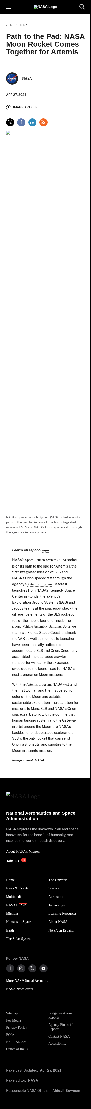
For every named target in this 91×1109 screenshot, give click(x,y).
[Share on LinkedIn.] (32, 122)
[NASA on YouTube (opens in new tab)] (43, 968)
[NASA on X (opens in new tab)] (32, 968)
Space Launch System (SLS (45, 560)
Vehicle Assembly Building (41, 626)
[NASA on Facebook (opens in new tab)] (10, 968)
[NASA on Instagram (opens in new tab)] (21, 968)
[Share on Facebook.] (21, 122)
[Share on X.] (10, 122)
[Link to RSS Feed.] (43, 122)
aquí (45, 550)
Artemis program (39, 584)
